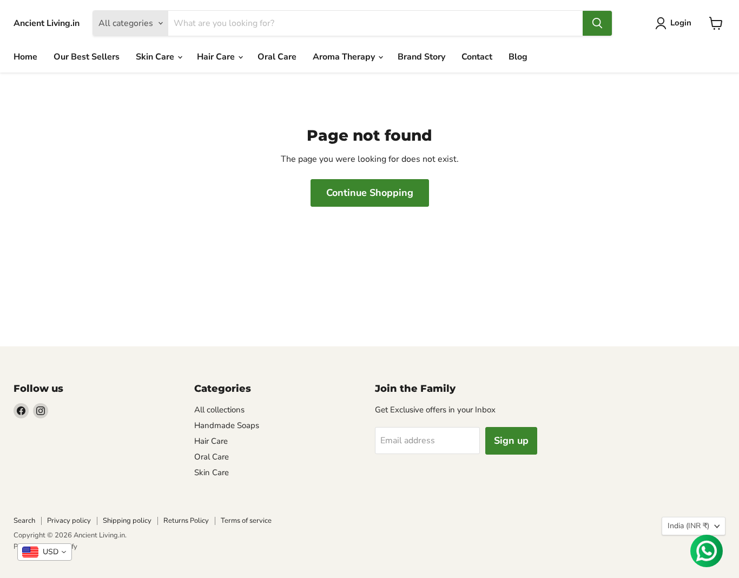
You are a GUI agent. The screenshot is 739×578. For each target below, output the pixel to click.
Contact (476, 57)
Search (24, 521)
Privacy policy (69, 521)
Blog (518, 57)
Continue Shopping (369, 192)
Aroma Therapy (345, 57)
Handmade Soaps (226, 425)
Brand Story (421, 57)
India (688, 526)
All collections (219, 409)
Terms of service (246, 521)
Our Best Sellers (87, 57)
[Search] (597, 23)
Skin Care (156, 57)
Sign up (511, 440)
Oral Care (277, 57)
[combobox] (44, 552)
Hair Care (217, 57)
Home (25, 57)
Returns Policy (186, 521)
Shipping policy (127, 521)
